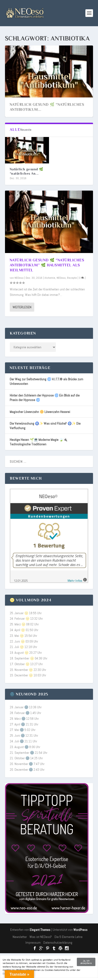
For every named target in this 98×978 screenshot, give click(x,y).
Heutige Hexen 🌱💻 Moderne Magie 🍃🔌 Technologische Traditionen (38, 441)
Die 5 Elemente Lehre (68, 937)
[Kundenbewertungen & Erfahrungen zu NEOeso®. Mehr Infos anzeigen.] (49, 582)
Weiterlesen (22, 307)
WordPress (81, 930)
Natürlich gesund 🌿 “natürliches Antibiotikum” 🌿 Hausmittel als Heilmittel (47, 265)
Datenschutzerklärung (57, 942)
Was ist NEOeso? (40, 937)
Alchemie (49, 278)
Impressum (33, 942)
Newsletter (20, 937)
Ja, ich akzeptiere (86, 961)
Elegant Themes (40, 930)
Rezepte (72, 278)
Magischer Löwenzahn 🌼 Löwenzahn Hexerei (40, 412)
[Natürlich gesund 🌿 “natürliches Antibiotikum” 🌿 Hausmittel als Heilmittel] (27, 150)
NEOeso (19, 278)
